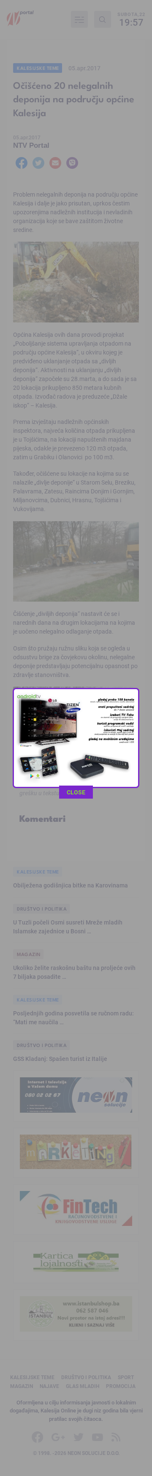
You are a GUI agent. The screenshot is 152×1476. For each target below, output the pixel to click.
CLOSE (76, 792)
